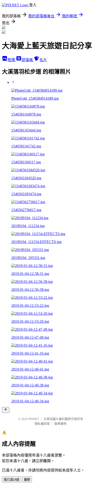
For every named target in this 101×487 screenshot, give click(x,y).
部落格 (28, 60)
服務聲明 (60, 423)
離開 (27, 479)
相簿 (12, 60)
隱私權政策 (42, 423)
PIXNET (33, 419)
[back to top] (5, 410)
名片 (43, 60)
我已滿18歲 (11, 479)
